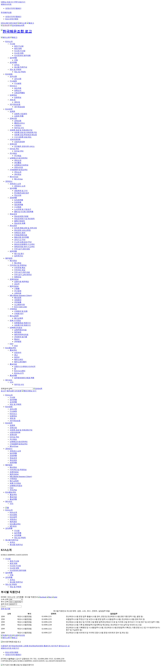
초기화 (7, 609)
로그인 (3, 391)
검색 (2, 609)
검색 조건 (4, 604)
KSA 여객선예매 (11, 19)
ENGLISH (5, 23)
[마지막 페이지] (21, 635)
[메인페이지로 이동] (16, 31)
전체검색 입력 (6, 388)
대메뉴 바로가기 (7, 2)
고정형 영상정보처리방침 (33, 646)
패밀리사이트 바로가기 (10, 648)
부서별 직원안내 (11, 540)
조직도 (12, 542)
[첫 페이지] (3, 635)
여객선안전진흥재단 (13, 8)
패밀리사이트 (6, 4)
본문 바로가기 (19, 2)
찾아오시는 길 (64, 646)
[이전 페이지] (9, 635)
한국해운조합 (6, 12)
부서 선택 (4, 602)
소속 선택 (4, 599)
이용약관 (4, 646)
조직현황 (8, 528)
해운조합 (10, 391)
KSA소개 (9, 510)
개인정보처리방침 (15, 646)
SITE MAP (13, 23)
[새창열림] (22, 23)
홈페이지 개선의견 (50, 646)
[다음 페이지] (15, 635)
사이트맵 (17, 391)
